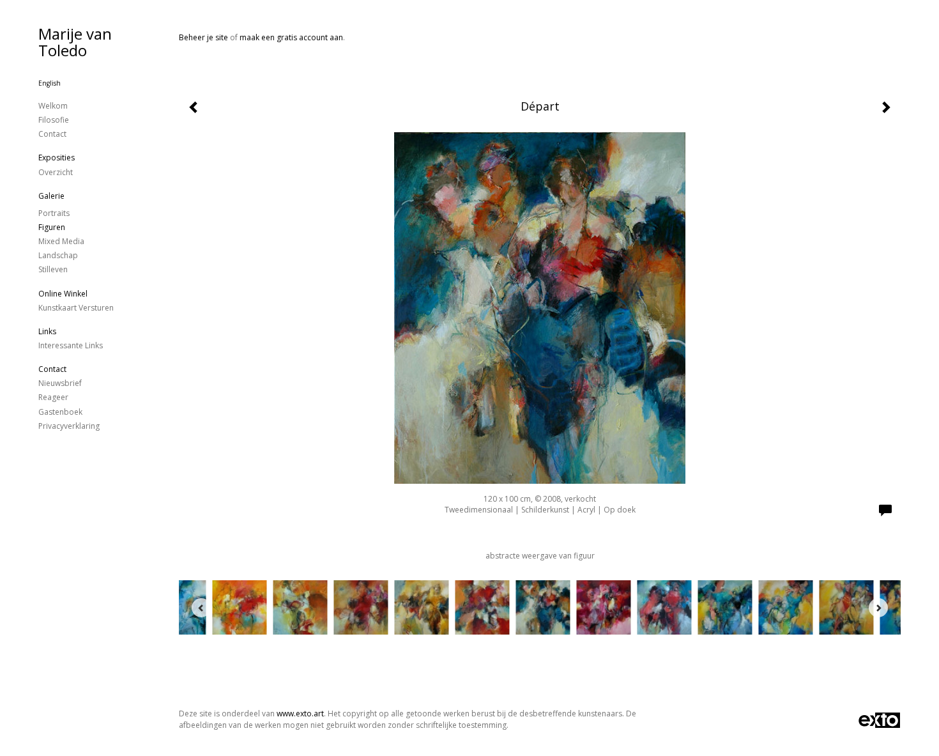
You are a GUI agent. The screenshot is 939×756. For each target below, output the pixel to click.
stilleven (53, 269)
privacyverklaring (69, 425)
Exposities (56, 157)
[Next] (878, 607)
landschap (58, 255)
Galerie (51, 195)
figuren (51, 227)
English (49, 83)
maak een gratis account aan (291, 37)
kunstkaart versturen (76, 307)
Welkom (53, 105)
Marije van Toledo (75, 42)
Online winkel (63, 293)
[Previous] (201, 607)
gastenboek (60, 411)
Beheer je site (203, 37)
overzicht (55, 172)
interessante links (70, 345)
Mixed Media (61, 241)
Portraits (54, 213)
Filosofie (53, 119)
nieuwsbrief (60, 383)
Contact (52, 133)
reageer (53, 397)
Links (47, 331)
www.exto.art (300, 713)
